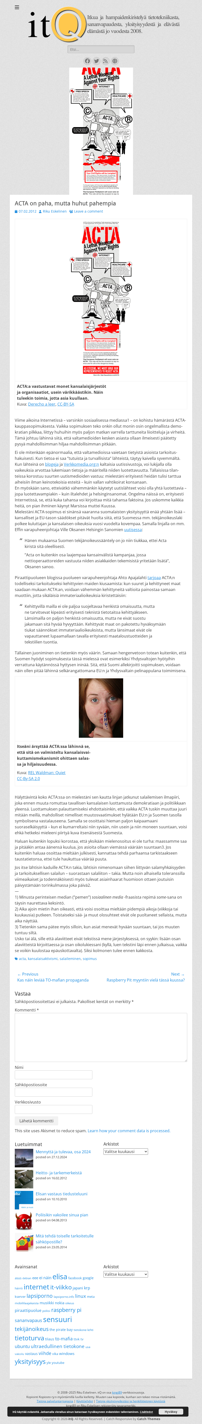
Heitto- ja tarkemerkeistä (59, 1173)
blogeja (52, 464)
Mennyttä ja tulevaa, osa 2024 (63, 1151)
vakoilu (19, 1354)
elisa (59, 1276)
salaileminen (70, 958)
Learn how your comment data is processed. (129, 1130)
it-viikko (61, 1287)
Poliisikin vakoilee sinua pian (62, 1215)
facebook (75, 1278)
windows (66, 1353)
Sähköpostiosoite (31, 1084)
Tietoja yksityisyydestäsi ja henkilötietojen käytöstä (130, 1401)
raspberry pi (66, 1310)
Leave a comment (88, 211)
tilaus (49, 1339)
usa (87, 1347)
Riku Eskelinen (55, 211)
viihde (45, 1353)
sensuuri (57, 1319)
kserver (20, 1296)
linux (80, 1296)
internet (36, 1286)
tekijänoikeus (32, 1328)
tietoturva (29, 1337)
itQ (70, 1419)
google (88, 1278)
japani (78, 1287)
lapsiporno (40, 1295)
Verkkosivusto (28, 1102)
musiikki (47, 1302)
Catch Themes (148, 1419)
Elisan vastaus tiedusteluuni (61, 1194)
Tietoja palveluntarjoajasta (55, 1401)
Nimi (19, 1067)
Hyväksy (171, 1411)
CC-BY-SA (65, 404)
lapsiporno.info (64, 1297)
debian (26, 1278)
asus (18, 1278)
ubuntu (22, 1346)
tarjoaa (154, 577)
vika (55, 1353)
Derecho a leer (41, 404)
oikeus (69, 1303)
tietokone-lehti (83, 1330)
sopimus (90, 958)
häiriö (19, 1288)
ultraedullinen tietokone (57, 1346)
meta (91, 1296)
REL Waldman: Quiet (47, 772)
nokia (59, 1302)
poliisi (46, 1311)
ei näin (45, 1277)
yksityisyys (30, 1361)
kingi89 (117, 1392)
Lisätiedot (146, 1412)
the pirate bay (61, 1329)
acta (22, 958)
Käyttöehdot (84, 1401)
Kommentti (27, 1010)
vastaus (31, 1353)
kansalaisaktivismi (43, 958)
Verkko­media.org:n (81, 464)
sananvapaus (28, 1320)
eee (35, 1277)
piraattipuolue (28, 1310)
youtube (58, 1362)
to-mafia (64, 1339)
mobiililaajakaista (27, 1303)
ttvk (77, 1339)
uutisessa (133, 529)
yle (49, 1362)
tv (82, 1339)
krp (87, 1288)
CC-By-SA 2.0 (28, 778)
